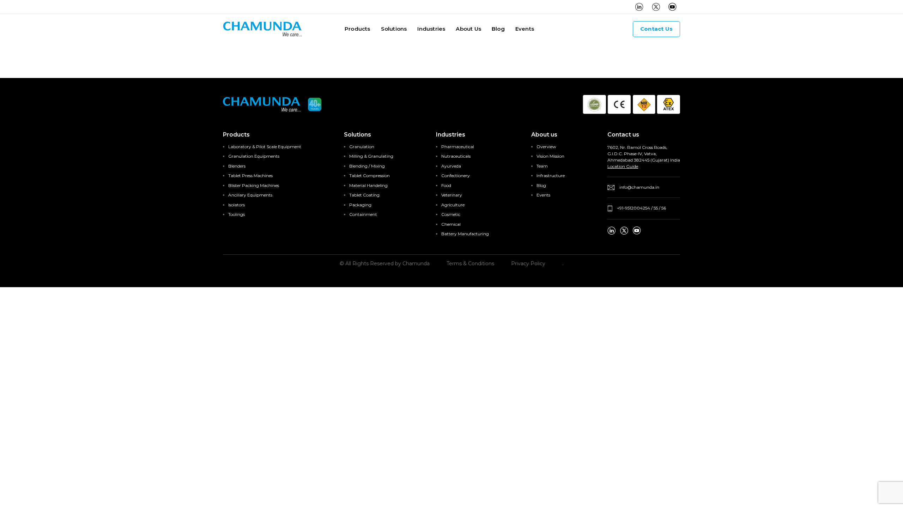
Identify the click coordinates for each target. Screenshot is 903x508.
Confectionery (455, 175)
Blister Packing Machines (253, 185)
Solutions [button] (394, 28)
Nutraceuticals (456, 156)
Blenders (237, 166)
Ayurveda (451, 166)
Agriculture (453, 204)
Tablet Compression (369, 175)
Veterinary (451, 195)
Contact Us (656, 28)
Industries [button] (431, 28)
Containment (363, 214)
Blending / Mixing (367, 166)
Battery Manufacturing (465, 233)
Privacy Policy (528, 263)
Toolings (236, 214)
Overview (546, 146)
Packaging (360, 204)
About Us (468, 28)
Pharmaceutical (457, 146)
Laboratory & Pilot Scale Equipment (264, 146)
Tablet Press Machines (250, 175)
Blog (498, 28)
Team (542, 166)
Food (446, 185)
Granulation (361, 146)
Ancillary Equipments (250, 195)
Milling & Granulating (371, 156)
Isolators (236, 204)
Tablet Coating (364, 195)
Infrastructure (551, 175)
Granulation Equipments (253, 156)
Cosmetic (450, 214)
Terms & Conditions (470, 263)
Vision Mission (550, 156)
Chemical (451, 224)
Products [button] (357, 28)
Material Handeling (368, 185)
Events (524, 28)
